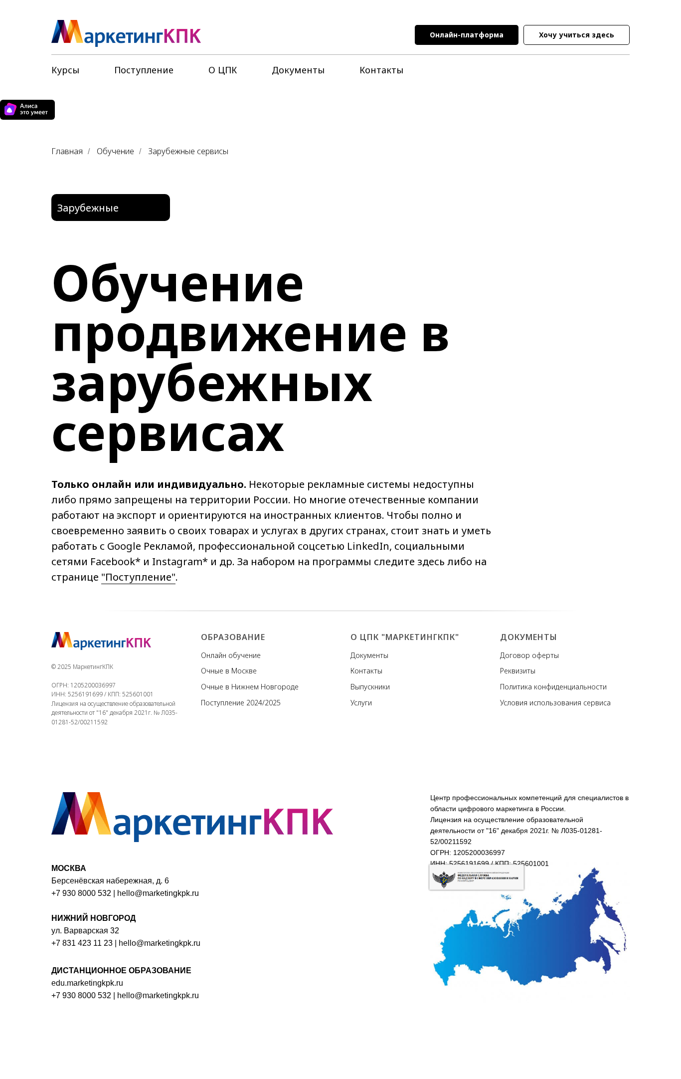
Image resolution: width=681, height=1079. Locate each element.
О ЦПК (222, 70)
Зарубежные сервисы (188, 151)
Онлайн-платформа (467, 34)
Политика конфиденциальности (553, 686)
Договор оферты (529, 655)
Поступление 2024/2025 (241, 702)
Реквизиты (517, 670)
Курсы (65, 70)
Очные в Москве (229, 670)
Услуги (361, 702)
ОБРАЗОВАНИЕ (233, 637)
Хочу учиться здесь (576, 34)
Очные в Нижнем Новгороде (250, 686)
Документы (298, 70)
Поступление (143, 70)
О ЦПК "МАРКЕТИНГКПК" (404, 637)
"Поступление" (138, 577)
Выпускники (370, 686)
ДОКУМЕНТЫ (528, 637)
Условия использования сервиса (555, 702)
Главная (67, 151)
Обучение (115, 151)
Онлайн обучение (231, 655)
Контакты (381, 70)
